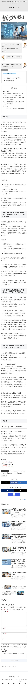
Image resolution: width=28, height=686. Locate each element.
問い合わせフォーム (7, 679)
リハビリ (5, 473)
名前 (3, 628)
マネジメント (22, 471)
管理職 (20, 473)
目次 (12, 88)
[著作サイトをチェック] (7, 490)
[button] (25, 382)
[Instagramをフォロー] (14, 494)
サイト (3, 639)
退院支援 (5, 475)
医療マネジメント (13, 473)
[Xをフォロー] (20, 490)
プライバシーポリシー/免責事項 (21, 680)
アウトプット (6, 471)
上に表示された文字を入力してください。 (13, 653)
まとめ (6, 106)
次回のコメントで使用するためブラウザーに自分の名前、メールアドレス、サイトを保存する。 (14, 647)
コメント (4, 611)
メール (4, 633)
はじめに (6, 91)
